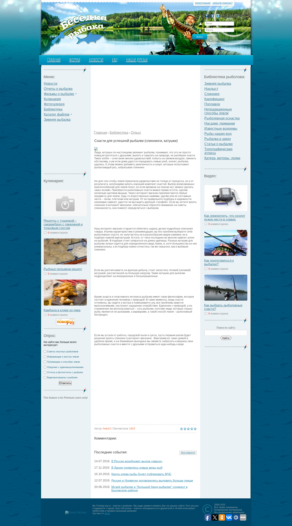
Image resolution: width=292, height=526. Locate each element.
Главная (54, 60)
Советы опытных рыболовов (62, 351)
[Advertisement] (65, 149)
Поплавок (212, 104)
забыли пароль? (222, 2)
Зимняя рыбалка (57, 119)
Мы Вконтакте (206, 15)
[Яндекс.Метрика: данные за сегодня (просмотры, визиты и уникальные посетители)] (75, 512)
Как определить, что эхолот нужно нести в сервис (224, 217)
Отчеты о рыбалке (58, 89)
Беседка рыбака (81, 29)
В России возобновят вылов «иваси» (136, 461)
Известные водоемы (220, 128)
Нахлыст (211, 89)
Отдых (136, 132)
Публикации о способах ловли (63, 362)
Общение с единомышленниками (65, 367)
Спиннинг (212, 94)
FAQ (115, 60)
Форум (74, 60)
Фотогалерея (54, 104)
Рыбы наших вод (218, 134)
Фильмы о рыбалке (59, 94)
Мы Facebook (212, 15)
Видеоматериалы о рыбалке (62, 377)
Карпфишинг (214, 99)
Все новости (188, 452)
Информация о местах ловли (63, 356)
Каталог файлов (56, 114)
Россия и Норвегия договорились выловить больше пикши (152, 480)
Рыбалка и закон (217, 139)
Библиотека (53, 109)
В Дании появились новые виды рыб (136, 467)
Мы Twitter (217, 15)
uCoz (107, 513)
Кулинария (52, 99)
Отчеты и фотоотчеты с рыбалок (65, 372)
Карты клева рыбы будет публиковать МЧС (141, 474)
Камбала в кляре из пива (62, 310)
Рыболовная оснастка (222, 118)
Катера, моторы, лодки (222, 158)
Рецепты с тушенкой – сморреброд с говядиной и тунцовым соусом (63, 224)
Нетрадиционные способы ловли (218, 111)
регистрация (203, 2)
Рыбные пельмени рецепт (63, 269)
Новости (96, 60)
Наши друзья (137, 60)
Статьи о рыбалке (218, 144)
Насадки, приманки (219, 123)
